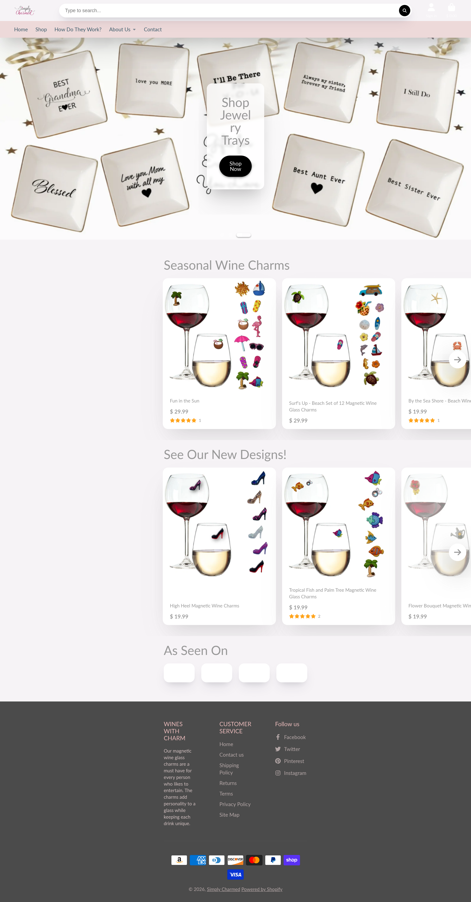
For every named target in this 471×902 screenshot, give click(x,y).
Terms (226, 793)
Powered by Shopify (261, 889)
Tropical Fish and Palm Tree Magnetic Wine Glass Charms (338, 546)
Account (431, 10)
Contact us (231, 754)
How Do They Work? (78, 29)
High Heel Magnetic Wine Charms (219, 546)
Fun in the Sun (219, 353)
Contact (153, 29)
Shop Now (235, 217)
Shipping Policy (229, 769)
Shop (41, 29)
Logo (25, 10)
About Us (119, 29)
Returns (228, 783)
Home (21, 29)
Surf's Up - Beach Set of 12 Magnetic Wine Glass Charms (338, 353)
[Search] (404, 10)
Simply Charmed (223, 889)
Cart (451, 10)
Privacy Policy (235, 804)
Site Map (229, 815)
